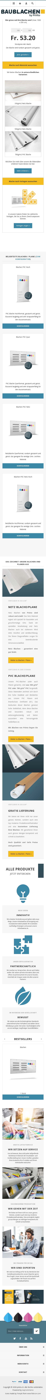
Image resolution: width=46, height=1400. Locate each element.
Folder (23, 1047)
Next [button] (41, 1039)
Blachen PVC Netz (23, 407)
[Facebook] (20, 1338)
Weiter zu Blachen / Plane (20, 660)
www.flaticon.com (34, 1393)
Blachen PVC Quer (23, 337)
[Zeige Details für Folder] (23, 1069)
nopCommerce (27, 1390)
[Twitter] (14, 1338)
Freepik (19, 1393)
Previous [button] (4, 1039)
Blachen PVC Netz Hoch (23, 477)
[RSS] (31, 1338)
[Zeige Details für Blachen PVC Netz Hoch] (23, 499)
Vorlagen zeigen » (23, 225)
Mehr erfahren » (23, 171)
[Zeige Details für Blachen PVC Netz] (23, 429)
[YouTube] (26, 1338)
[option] (23, 1073)
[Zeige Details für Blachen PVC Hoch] (23, 289)
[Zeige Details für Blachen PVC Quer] (23, 359)
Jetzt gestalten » (23, 54)
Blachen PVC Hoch (23, 267)
